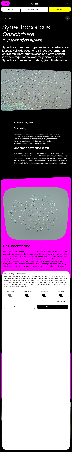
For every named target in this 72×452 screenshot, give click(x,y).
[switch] (27, 295)
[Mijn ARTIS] (70, 3)
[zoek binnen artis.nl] (64, 3)
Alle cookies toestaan (52, 307)
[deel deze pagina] (67, 18)
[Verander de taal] (67, 3)
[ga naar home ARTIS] (35, 3)
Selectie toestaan (19, 307)
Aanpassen (61, 301)
